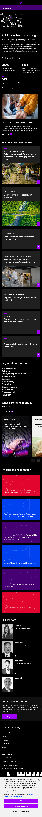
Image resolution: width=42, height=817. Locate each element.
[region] (21, 797)
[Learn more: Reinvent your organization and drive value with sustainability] (21, 239)
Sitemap (4, 751)
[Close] (39, 779)
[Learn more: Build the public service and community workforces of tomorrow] (21, 269)
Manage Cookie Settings (21, 811)
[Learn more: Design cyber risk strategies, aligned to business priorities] (21, 322)
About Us (5, 740)
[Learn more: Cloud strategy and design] (21, 165)
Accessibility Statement (9, 765)
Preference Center (7, 733)
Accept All (21, 800)
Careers (4, 736)
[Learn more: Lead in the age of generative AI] (21, 346)
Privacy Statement (7, 754)
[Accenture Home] (21, 2)
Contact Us (5, 744)
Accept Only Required (21, 806)
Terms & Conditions (8, 758)
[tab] (21, 368)
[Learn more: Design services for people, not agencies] (21, 206)
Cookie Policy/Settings (9, 761)
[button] (9, 716)
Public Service (6, 8)
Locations (5, 747)
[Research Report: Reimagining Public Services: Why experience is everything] (16, 436)
